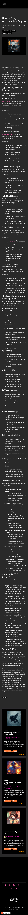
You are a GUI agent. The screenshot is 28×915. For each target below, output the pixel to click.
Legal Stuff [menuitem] (8, 907)
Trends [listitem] (15, 751)
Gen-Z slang (6, 101)
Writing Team (8, 25)
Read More (21, 754)
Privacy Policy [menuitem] (18, 907)
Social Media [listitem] (7, 751)
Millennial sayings (7, 134)
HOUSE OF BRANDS (13, 880)
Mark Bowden (10, 836)
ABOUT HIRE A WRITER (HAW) (13, 867)
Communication (7, 33)
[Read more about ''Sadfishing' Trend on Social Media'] (14, 718)
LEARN (13, 873)
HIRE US (13, 861)
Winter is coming (10, 241)
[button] (26, 3)
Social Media (6, 30)
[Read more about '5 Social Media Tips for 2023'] (14, 817)
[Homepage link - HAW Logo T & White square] (14, 905)
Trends (13, 30)
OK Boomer (18, 580)
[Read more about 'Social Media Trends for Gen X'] (14, 767)
